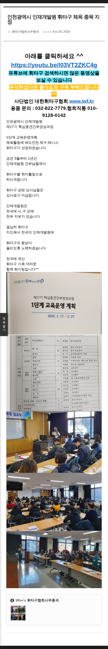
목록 (4, 324)
